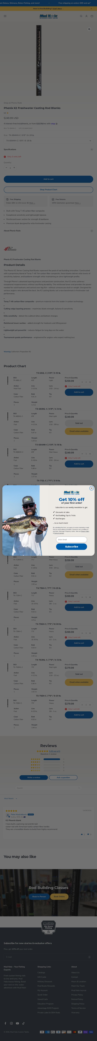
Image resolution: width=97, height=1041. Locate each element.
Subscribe (71, 546)
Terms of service (59, 533)
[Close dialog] (92, 488)
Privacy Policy (85, 531)
